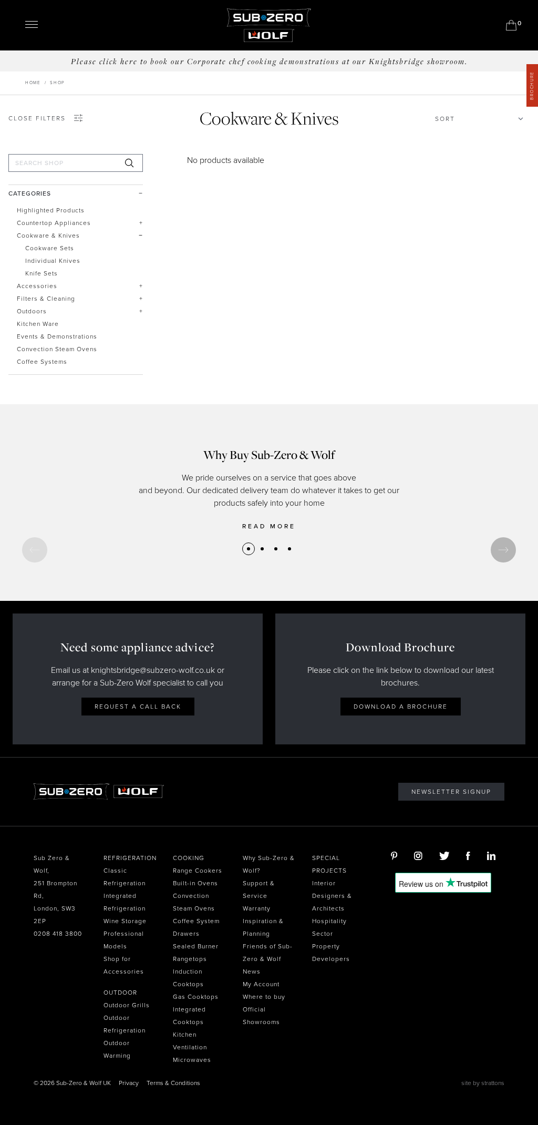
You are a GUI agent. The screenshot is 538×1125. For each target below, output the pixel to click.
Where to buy (264, 996)
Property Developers (331, 953)
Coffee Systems (42, 361)
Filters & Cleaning (46, 298)
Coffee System (196, 921)
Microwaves (192, 1059)
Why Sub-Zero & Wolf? (269, 864)
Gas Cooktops (196, 996)
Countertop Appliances (54, 223)
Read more (269, 526)
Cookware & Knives (48, 235)
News (252, 971)
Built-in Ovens (195, 883)
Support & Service (259, 889)
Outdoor (120, 992)
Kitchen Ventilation (190, 1041)
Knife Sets (41, 273)
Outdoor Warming (117, 1049)
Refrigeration (130, 858)
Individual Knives (52, 260)
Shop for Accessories (124, 965)
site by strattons (482, 1083)
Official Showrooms (261, 1016)
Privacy (129, 1083)
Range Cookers (197, 870)
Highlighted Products (51, 210)
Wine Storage (125, 921)
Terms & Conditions (173, 1083)
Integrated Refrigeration (125, 902)
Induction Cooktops (188, 978)
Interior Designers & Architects (332, 895)
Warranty (257, 908)
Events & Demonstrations (57, 336)
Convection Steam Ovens (57, 349)
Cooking (188, 858)
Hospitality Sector (329, 927)
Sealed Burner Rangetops (196, 953)
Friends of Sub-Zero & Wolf (268, 953)
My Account (261, 984)
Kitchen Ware (38, 324)
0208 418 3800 (58, 933)
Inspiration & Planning (263, 927)
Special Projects (329, 864)
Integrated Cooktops (189, 1016)
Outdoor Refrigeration (125, 1024)
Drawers (186, 933)
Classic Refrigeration (125, 877)
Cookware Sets (49, 248)
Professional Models (124, 940)
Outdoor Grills (127, 1005)
